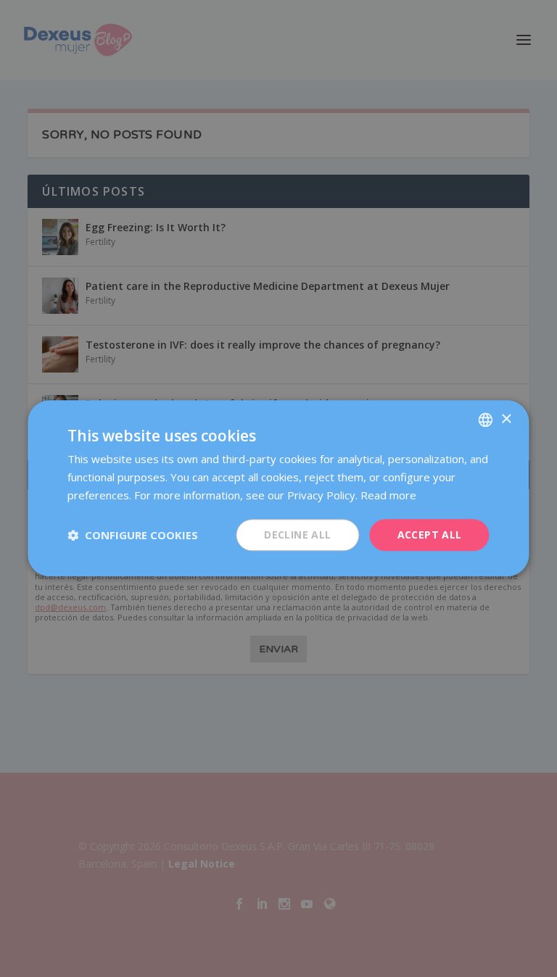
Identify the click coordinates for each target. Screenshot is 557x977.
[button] (132, 535)
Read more (388, 495)
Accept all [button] (429, 534)
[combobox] (486, 419)
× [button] (505, 419)
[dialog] (278, 488)
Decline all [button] (297, 534)
